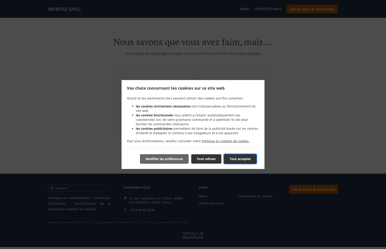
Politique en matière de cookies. (226, 141)
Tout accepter (240, 159)
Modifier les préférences (164, 159)
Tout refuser (206, 159)
